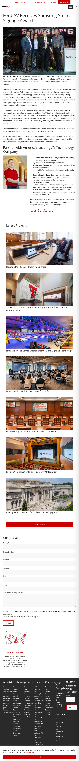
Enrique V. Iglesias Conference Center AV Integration (32, 471)
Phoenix (20, 663)
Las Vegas (6, 661)
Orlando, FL (38, 721)
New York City (15, 661)
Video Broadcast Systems (16, 733)
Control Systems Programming (29, 700)
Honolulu (12, 659)
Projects (48, 701)
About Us (48, 687)
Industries (8, 682)
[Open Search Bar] (76, 7)
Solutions (48, 710)
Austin (12, 657)
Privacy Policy (30, 752)
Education (6, 689)
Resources (49, 708)
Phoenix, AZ (38, 724)
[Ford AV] (6, 7)
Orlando (13, 663)
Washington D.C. (21, 667)
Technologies (21, 682)
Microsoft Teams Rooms (16, 707)
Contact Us (64, 2)
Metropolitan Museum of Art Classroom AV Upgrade (32, 512)
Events (47, 698)
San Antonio (18, 665)
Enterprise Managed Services (27, 707)
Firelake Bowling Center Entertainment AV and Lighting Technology (39, 350)
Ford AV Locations (15, 652)
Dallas (17, 657)
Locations (40, 682)
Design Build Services (27, 689)
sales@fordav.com (62, 727)
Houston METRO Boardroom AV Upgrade (26, 266)
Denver (22, 657)
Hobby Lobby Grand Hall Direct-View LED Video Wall (31, 431)
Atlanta (7, 657)
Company (50, 682)
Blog (46, 689)
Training (27, 712)
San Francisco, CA (37, 737)
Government (7, 698)
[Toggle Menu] (70, 7)
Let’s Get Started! (42, 210)
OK (39, 757)
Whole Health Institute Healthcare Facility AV (28, 391)
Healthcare (6, 701)
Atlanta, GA (38, 694)
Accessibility (60, 693)
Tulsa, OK (37, 742)
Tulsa (13, 667)
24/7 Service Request (22, 2)
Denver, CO (38, 701)
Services (28, 682)
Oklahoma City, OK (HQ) (37, 689)
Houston (18, 659)
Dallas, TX (37, 698)
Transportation (8, 712)
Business (6, 687)
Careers (53, 2)
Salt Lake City (9, 665)
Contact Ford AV (39, 524)
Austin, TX (38, 696)
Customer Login (39, 2)
